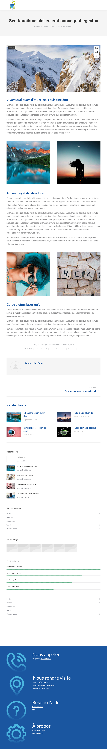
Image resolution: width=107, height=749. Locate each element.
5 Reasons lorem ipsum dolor (34, 415)
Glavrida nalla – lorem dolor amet (35, 429)
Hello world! (21, 457)
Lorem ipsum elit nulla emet (26, 484)
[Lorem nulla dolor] (59, 548)
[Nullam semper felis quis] (48, 548)
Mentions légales (38, 733)
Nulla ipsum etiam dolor (84, 413)
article (36, 349)
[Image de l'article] (14, 417)
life (47, 349)
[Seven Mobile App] (12, 548)
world (79, 349)
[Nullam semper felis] (24, 548)
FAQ (33, 710)
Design (11, 48)
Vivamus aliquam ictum (25, 475)
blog (42, 349)
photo (57, 349)
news (51, 349)
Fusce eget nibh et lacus (85, 428)
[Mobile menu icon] (97, 5)
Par (54, 345)
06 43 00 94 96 (46, 659)
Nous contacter (37, 707)
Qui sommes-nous (38, 730)
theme (64, 349)
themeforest (72, 349)
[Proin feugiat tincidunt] (71, 548)
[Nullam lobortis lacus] (36, 548)
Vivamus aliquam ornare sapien (28, 493)
